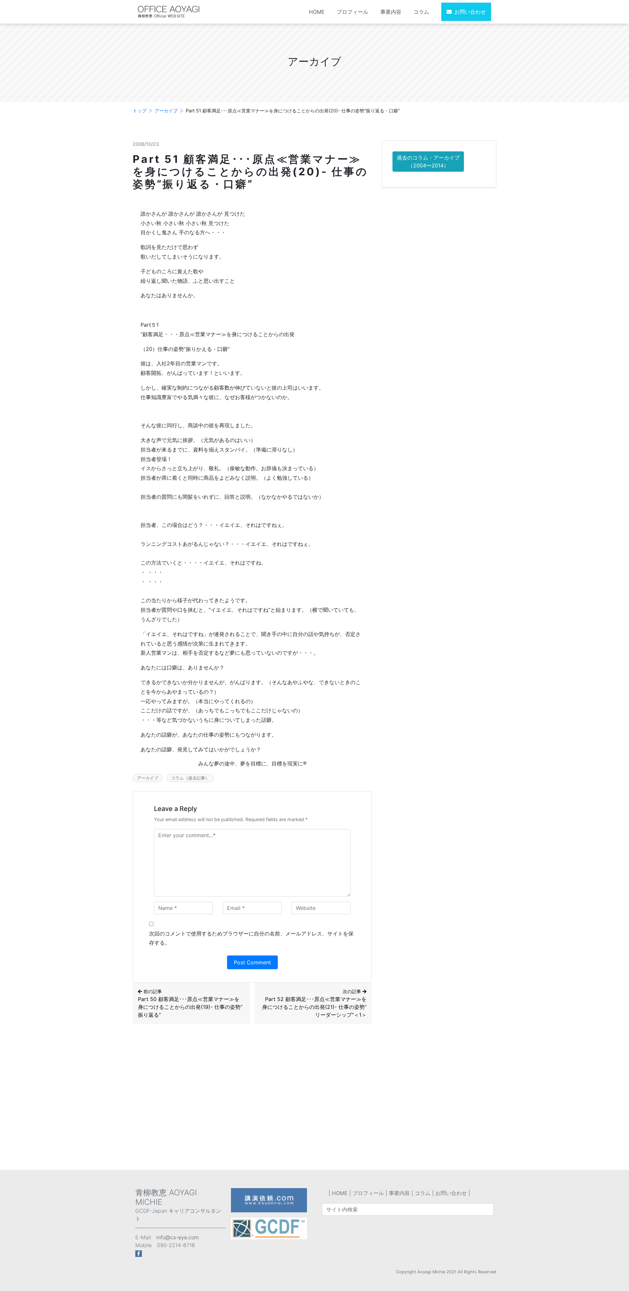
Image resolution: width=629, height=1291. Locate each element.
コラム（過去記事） (190, 777)
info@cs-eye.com (177, 1237)
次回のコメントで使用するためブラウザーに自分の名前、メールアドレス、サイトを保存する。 (251, 938)
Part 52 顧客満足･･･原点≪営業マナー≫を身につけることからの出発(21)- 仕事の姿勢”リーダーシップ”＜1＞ (314, 1003)
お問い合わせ (470, 12)
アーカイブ (166, 110)
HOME (317, 12)
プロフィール (352, 12)
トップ (139, 110)
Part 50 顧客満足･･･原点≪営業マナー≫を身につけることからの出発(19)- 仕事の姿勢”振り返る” (190, 1003)
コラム (421, 12)
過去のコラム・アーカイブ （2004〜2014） (428, 161)
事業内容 (390, 12)
